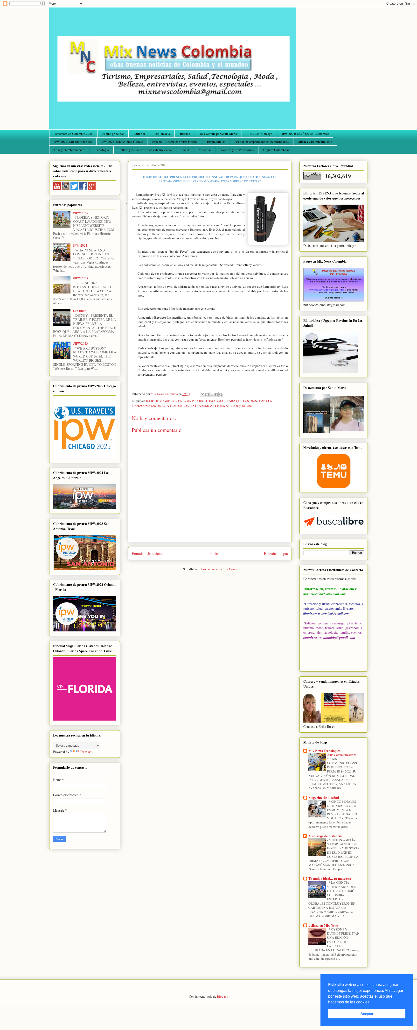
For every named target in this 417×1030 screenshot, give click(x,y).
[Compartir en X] (211, 394)
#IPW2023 (80, 212)
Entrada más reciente (147, 553)
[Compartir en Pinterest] (220, 394)
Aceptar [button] (367, 1014)
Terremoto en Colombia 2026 (73, 133)
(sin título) (80, 310)
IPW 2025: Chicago (259, 133)
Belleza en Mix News (323, 925)
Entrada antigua (276, 553)
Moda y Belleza (241, 405)
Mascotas (205, 150)
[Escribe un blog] (207, 394)
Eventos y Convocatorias (237, 150)
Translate (86, 751)
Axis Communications (342, 754)
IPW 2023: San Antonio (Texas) (122, 141)
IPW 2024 (80, 245)
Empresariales (216, 141)
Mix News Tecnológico (324, 750)
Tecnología (101, 150)
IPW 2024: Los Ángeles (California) (305, 133)
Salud (185, 150)
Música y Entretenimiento (315, 141)
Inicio (213, 553)
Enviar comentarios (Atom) (218, 569)
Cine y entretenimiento (69, 150)
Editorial (139, 133)
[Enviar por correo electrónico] (202, 394)
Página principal (113, 133)
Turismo (185, 133)
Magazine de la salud (323, 797)
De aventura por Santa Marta (218, 133)
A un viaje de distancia (325, 835)
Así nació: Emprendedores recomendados (262, 141)
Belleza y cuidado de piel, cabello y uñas (145, 150)
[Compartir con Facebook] (216, 394)
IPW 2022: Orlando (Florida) (73, 141)
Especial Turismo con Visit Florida (174, 141)
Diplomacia (162, 133)
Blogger (222, 996)
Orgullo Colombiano (277, 150)
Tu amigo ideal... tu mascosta (329, 878)
